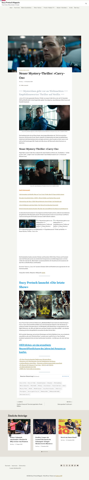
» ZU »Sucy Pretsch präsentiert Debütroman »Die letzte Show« (35, 359)
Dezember (49, 382)
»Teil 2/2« (51, 365)
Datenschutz (22, 465)
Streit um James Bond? (69, 437)
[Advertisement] (44, 19)
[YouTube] (77, 465)
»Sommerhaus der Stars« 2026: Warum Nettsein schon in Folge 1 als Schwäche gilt (40, 201)
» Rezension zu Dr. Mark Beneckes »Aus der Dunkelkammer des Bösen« (37, 361)
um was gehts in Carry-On (33, 391)
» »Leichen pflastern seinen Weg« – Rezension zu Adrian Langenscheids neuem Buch (40, 363)
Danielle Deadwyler (41, 382)
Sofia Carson (59, 388)
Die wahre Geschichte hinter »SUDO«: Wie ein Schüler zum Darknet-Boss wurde (39, 198)
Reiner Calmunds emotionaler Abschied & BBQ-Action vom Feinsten (19, 439)
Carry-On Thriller (31, 382)
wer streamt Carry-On (24, 394)
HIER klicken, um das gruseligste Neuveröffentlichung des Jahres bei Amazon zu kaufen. (42, 348)
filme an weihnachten (24, 385)
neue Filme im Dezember (48, 388)
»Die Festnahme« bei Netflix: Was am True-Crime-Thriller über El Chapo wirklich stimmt (41, 194)
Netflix (43, 272)
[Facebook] (61, 465)
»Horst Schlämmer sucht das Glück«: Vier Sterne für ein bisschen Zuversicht (38, 205)
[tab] (41, 451)
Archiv (71, 7)
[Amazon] (69, 465)
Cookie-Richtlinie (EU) (15, 468)
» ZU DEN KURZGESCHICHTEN (27, 367)
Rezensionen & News (24, 70)
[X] (64, 465)
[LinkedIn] (72, 465)
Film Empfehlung (57, 382)
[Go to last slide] (10, 434)
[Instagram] (67, 465)
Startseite (7, 465)
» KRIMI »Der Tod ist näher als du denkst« (30, 369)
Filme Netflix (33, 385)
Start (11, 7)
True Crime (17, 7)
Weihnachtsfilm (44, 391)
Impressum (14, 465)
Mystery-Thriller (23, 388)
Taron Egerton (23, 391)
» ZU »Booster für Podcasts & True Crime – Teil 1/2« (32, 365)
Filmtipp (40, 385)
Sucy (22, 81)
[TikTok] (75, 465)
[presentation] (19, 426)
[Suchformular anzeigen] (86, 3)
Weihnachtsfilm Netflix (55, 391)
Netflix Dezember (38, 388)
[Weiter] (79, 434)
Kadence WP (58, 476)
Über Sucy (76, 7)
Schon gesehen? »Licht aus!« (65, 403)
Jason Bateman (47, 385)
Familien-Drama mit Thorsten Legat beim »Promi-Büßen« (30, 404)
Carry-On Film (23, 382)
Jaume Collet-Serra (56, 385)
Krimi (64, 385)
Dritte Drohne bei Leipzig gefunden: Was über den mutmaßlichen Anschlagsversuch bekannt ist (43, 208)
